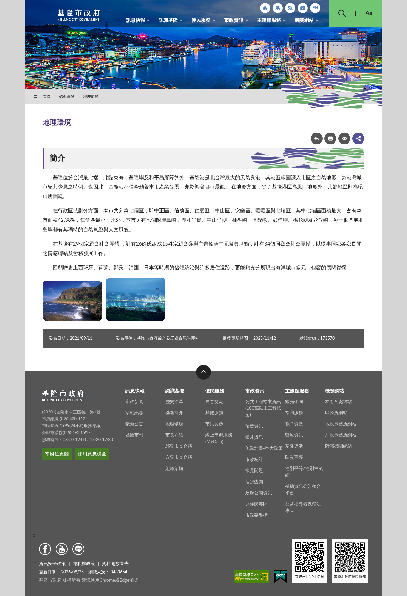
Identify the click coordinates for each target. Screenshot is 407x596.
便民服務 (201, 20)
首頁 (47, 97)
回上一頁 (317, 138)
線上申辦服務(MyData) (218, 438)
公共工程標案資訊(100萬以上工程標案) (263, 408)
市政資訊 (233, 20)
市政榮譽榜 (256, 515)
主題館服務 (269, 20)
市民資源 (214, 424)
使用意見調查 (92, 454)
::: (28, 4)
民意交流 (214, 402)
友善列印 (330, 138)
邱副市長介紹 (178, 446)
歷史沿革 (174, 402)
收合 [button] (203, 372)
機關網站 (304, 20)
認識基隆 (168, 20)
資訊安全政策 (52, 564)
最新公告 (134, 424)
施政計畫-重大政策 (264, 448)
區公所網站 (336, 413)
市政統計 (254, 459)
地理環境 (91, 97)
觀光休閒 (294, 402)
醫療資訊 (294, 435)
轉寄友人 (344, 138)
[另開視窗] (251, 577)
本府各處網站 (338, 402)
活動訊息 (134, 413)
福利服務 (294, 413)
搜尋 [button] (342, 13)
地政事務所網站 (340, 424)
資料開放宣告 (115, 564)
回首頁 (265, 8)
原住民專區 (256, 504)
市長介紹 (174, 435)
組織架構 (174, 468)
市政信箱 (303, 8)
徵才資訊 (254, 437)
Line (78, 549)
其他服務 (214, 413)
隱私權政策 (84, 564)
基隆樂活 (294, 446)
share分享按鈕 (358, 138)
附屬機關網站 (338, 446)
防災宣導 (294, 457)
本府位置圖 (57, 454)
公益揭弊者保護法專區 (303, 507)
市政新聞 (134, 402)
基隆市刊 (134, 435)
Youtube (62, 549)
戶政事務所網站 (340, 435)
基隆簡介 (174, 413)
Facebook (45, 549)
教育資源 (294, 424)
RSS (290, 8)
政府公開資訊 (258, 493)
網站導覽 (278, 8)
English (315, 8)
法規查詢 (254, 482)
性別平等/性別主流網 (304, 472)
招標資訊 (254, 426)
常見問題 (254, 470)
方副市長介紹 (178, 457)
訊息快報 (135, 20)
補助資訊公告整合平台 (303, 490)
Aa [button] (368, 13)
